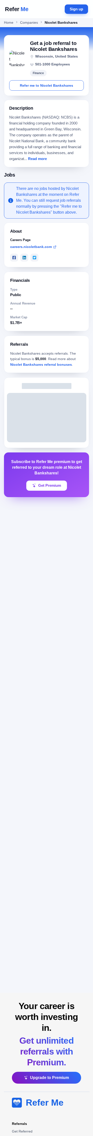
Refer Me (44, 1102)
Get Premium (49, 485)
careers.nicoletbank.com (31, 247)
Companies (29, 22)
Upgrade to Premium (49, 1077)
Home (8, 22)
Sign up (76, 9)
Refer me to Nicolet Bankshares (46, 85)
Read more (37, 159)
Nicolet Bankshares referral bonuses (41, 364)
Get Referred (22, 1131)
